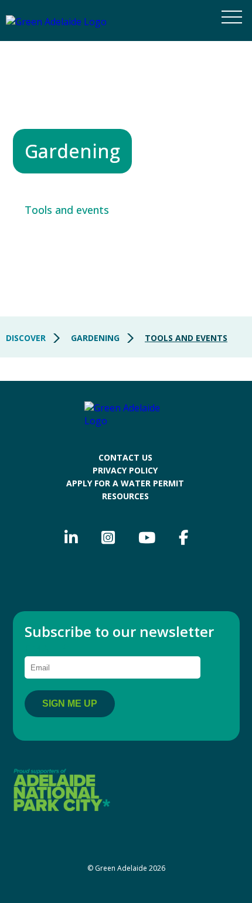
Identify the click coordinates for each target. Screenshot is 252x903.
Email (47, 648)
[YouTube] (146, 538)
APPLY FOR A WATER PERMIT (125, 483)
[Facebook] (183, 538)
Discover (26, 337)
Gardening (95, 337)
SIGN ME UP (69, 703)
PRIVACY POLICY (125, 470)
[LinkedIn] (71, 538)
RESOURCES (125, 496)
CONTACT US (125, 457)
